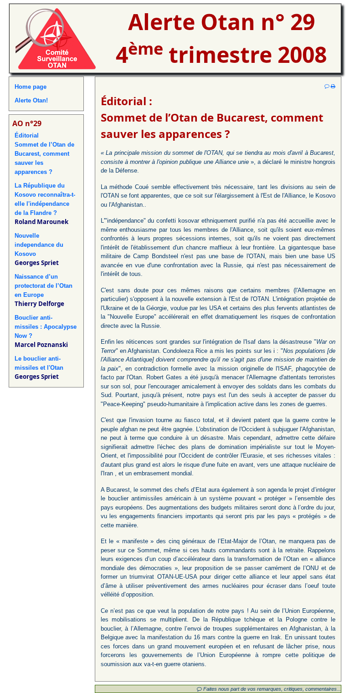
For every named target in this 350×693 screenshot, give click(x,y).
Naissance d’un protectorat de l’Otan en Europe (43, 285)
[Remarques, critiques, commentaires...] (326, 86)
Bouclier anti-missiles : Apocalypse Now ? (46, 326)
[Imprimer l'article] (333, 86)
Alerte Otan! (31, 100)
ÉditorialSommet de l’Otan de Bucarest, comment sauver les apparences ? (44, 153)
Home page (30, 86)
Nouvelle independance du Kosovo (39, 244)
